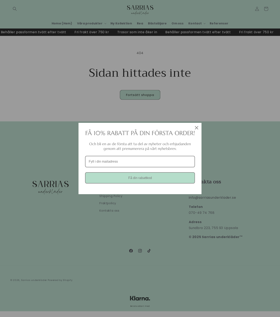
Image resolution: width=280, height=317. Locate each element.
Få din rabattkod (140, 178)
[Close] (196, 128)
